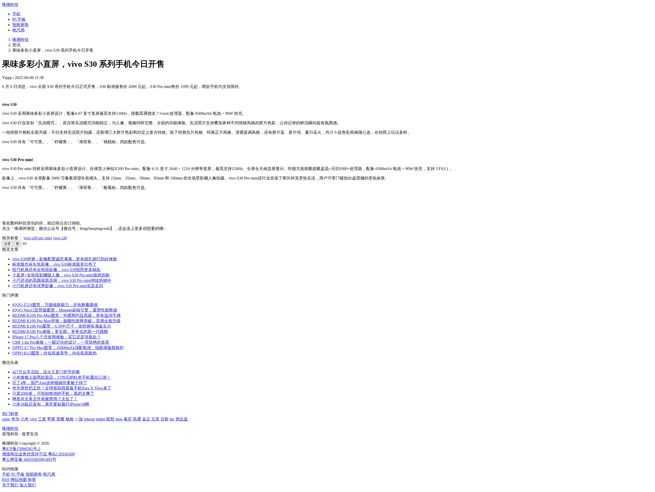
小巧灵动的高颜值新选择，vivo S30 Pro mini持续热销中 (61, 280)
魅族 (70, 419)
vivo (33, 419)
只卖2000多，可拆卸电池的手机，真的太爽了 (53, 393)
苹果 (51, 419)
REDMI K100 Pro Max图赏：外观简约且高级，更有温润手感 (66, 315)
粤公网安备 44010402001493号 (29, 459)
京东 (155, 419)
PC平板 (19, 19)
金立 (146, 419)
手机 (16, 14)
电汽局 (18, 30)
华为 (15, 419)
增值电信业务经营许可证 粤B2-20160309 (38, 454)
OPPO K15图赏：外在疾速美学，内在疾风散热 (54, 353)
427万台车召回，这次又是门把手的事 (46, 372)
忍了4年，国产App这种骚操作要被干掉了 (49, 383)
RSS (5, 479)
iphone (89, 419)
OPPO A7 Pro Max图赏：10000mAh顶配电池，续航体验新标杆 (68, 347)
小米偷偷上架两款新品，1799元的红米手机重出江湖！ (61, 377)
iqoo (119, 419)
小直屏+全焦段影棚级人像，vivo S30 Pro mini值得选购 (61, 275)
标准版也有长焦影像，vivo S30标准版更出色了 (54, 264)
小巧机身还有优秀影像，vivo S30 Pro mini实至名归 (57, 286)
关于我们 (10, 485)
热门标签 (10, 413)
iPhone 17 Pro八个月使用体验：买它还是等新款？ (56, 337)
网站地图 (18, 479)
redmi (100, 419)
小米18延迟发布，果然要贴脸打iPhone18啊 (50, 404)
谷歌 (164, 419)
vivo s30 (60, 238)
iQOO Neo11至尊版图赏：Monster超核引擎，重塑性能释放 (64, 310)
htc (172, 419)
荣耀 (60, 419)
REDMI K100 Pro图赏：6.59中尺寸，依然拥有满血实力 (61, 326)
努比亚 (182, 419)
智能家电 (20, 25)
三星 (42, 419)
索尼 (128, 419)
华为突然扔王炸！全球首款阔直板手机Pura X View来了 (61, 388)
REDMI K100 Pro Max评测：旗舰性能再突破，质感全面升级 (66, 321)
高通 (137, 419)
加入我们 (27, 485)
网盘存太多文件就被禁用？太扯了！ (45, 399)
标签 (32, 479)
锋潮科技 (10, 4)
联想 (110, 419)
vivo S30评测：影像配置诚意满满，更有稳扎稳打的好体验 (64, 259)
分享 (7, 244)
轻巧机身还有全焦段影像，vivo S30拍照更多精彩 (56, 269)
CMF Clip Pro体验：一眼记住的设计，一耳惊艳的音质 (60, 342)
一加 (79, 419)
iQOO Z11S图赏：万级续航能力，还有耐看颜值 (55, 305)
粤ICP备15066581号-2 (21, 448)
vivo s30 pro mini (38, 238)
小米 (24, 419)
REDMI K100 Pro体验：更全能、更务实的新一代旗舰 (60, 331)
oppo (6, 419)
